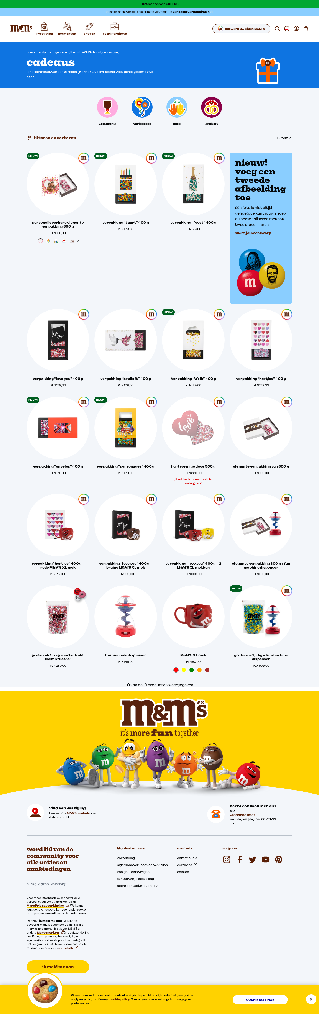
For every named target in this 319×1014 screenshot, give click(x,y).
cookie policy (120, 999)
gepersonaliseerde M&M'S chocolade (80, 52)
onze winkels (187, 858)
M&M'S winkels (78, 813)
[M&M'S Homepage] (21, 29)
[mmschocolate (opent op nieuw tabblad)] (226, 859)
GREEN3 (172, 4)
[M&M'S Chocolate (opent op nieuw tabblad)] (279, 859)
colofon (183, 872)
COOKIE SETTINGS (260, 999)
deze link (66, 948)
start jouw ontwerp (253, 233)
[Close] (311, 999)
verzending (126, 858)
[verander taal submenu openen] (287, 28)
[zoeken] (277, 28)
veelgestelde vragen (133, 872)
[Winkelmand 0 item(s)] (306, 28)
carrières (184, 865)
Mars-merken (48, 932)
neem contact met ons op (137, 886)
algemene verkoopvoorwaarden (142, 865)
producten (45, 52)
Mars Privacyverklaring (45, 905)
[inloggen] (296, 28)
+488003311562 (242, 815)
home (31, 52)
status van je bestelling (135, 879)
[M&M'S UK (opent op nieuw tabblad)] (239, 859)
